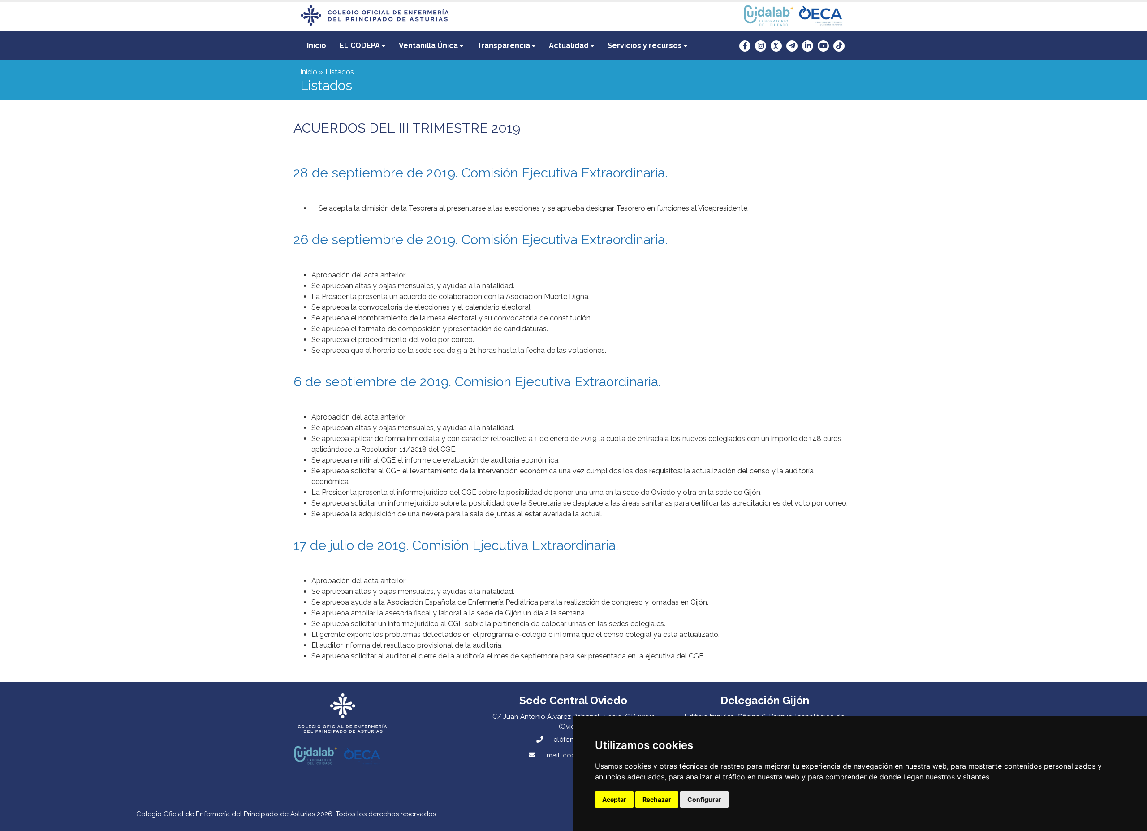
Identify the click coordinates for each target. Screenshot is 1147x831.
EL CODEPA (360, 45)
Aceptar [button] (614, 799)
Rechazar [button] (656, 799)
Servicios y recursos (645, 45)
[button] (362, 45)
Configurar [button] (704, 799)
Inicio (316, 45)
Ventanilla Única (428, 45)
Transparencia (503, 45)
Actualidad (569, 45)
